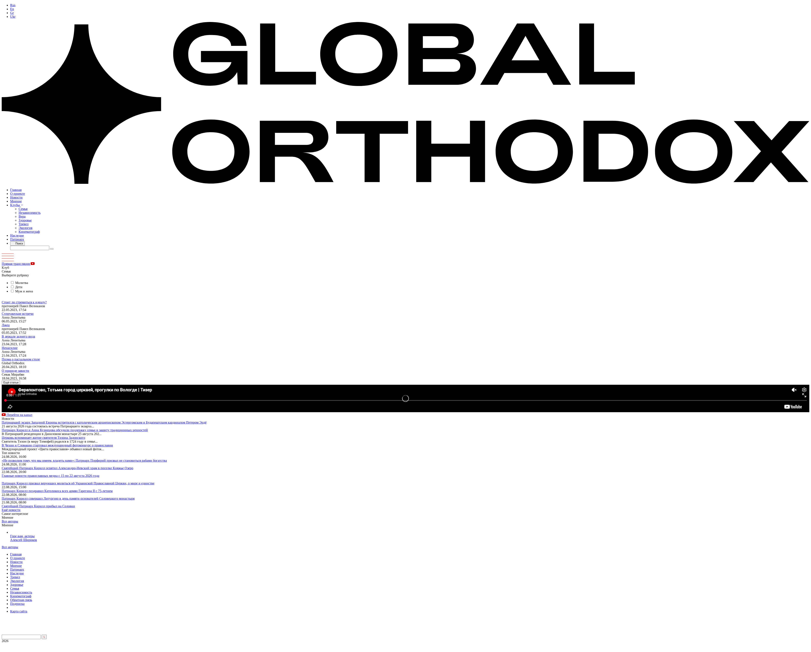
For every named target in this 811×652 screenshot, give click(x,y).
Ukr (12, 16)
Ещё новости (11, 510)
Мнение (16, 201)
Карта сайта (18, 611)
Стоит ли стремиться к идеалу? (24, 302)
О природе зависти (15, 370)
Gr (12, 13)
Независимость (30, 212)
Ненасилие (10, 348)
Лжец (6, 325)
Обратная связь (21, 600)
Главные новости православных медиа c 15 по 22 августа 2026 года (50, 475)
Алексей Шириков (23, 540)
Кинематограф (29, 231)
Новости (16, 197)
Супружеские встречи (18, 313)
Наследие (17, 235)
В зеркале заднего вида (18, 336)
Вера (22, 216)
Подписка (17, 604)
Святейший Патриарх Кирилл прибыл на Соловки (38, 506)
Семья (23, 209)
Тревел (24, 224)
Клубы (15, 205)
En (12, 9)
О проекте (17, 193)
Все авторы (10, 521)
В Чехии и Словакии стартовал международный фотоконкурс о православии (57, 445)
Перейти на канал (19, 415)
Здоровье (25, 220)
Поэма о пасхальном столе (21, 359)
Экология (25, 228)
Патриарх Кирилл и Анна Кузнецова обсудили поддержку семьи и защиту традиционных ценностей (75, 430)
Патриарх (17, 239)
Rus (12, 5)
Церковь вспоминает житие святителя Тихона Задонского (43, 437)
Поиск (19, 243)
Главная (16, 190)
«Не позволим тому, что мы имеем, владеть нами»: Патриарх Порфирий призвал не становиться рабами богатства (84, 460)
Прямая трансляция (16, 264)
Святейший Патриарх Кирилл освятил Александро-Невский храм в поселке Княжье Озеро (67, 468)
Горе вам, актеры (22, 536)
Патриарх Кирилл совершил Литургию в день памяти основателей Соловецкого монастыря (68, 498)
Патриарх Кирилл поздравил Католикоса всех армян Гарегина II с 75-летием (57, 491)
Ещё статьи (10, 382)
